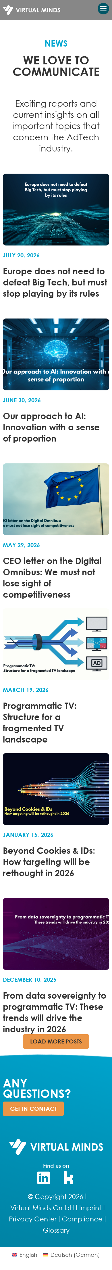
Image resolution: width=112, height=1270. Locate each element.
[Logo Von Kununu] (68, 1178)
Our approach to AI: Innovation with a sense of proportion (51, 426)
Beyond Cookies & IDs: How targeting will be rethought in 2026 (49, 861)
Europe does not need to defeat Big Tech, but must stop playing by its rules (55, 281)
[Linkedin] (43, 1178)
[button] (56, 1041)
